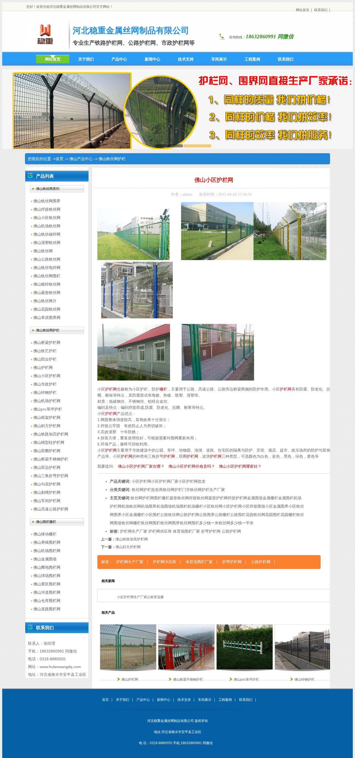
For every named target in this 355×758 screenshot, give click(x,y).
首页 (60, 159)
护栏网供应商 (160, 531)
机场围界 (148, 506)
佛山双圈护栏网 (46, 451)
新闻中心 (163, 700)
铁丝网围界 (170, 523)
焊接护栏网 (237, 498)
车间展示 (204, 700)
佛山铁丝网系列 (47, 189)
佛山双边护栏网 (46, 467)
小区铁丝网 (212, 506)
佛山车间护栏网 (46, 501)
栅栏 (163, 389)
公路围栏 (238, 514)
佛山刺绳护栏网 (46, 492)
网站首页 (302, 10)
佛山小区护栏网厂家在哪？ (141, 466)
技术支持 (184, 700)
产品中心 (143, 700)
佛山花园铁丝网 (46, 309)
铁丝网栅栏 (131, 523)
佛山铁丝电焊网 (46, 268)
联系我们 (321, 10)
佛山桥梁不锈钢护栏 (50, 459)
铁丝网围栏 (150, 523)
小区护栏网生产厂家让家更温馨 (140, 597)
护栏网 (111, 389)
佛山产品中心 (81, 159)
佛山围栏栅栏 (46, 522)
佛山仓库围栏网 (46, 601)
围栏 (158, 498)
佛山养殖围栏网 (46, 542)
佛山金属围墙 (45, 559)
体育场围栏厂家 (186, 531)
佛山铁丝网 (43, 251)
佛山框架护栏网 (46, 417)
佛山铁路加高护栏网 (50, 434)
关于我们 (122, 700)
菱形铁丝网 (179, 498)
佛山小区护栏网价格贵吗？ (191, 466)
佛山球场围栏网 (46, 576)
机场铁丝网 (131, 506)
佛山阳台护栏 (45, 359)
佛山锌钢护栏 (45, 393)
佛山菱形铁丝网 (46, 293)
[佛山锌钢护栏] (303, 669)
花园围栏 (273, 514)
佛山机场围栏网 (46, 551)
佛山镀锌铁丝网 (46, 284)
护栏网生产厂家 (133, 531)
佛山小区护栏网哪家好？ (240, 466)
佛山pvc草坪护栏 (47, 409)
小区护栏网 (141, 481)
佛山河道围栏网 (46, 592)
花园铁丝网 (255, 514)
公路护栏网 (189, 514)
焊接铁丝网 (198, 498)
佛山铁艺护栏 (45, 351)
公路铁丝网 (170, 514)
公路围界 (207, 514)
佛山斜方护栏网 (46, 426)
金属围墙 (255, 498)
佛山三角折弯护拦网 (50, 476)
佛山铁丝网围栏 (46, 276)
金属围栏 (286, 498)
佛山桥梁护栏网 (46, 343)
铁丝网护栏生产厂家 (207, 489)
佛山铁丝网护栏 (112, 159)
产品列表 (45, 176)
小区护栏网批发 (192, 481)
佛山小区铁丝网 (46, 218)
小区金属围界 (276, 506)
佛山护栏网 (43, 368)
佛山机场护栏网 (46, 401)
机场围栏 (179, 506)
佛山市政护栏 (45, 384)
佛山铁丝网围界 (46, 201)
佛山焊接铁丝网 (46, 209)
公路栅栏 (222, 514)
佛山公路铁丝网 (46, 259)
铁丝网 (136, 498)
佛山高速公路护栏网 (50, 509)
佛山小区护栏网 (46, 376)
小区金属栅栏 (133, 514)
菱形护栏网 (218, 498)
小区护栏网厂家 (164, 481)
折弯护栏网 (210, 531)
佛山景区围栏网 (46, 584)
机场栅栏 (195, 506)
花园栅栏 (288, 514)
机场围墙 (164, 506)
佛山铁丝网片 (45, 301)
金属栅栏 (270, 498)
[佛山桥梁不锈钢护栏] (186, 669)
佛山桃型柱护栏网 (48, 442)
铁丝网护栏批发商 (147, 489)
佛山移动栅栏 (45, 534)
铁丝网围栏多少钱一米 (199, 523)
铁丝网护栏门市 (176, 489)
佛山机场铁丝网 (46, 226)
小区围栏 (152, 514)
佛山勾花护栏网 (46, 484)
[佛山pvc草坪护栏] (244, 669)
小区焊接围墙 (253, 506)
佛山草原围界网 (46, 318)
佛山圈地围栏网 (46, 567)
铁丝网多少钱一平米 (236, 523)
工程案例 (225, 700)
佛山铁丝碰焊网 (46, 234)
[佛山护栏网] (128, 669)
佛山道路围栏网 (46, 609)
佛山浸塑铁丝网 (46, 243)
